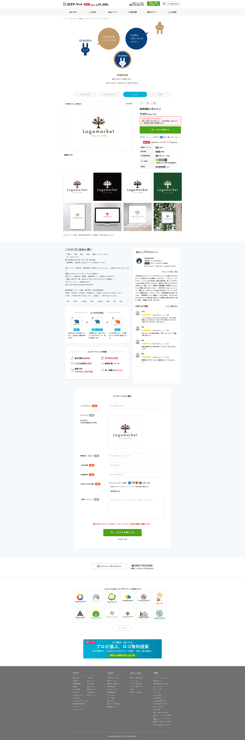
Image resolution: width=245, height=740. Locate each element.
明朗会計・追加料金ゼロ (113, 683)
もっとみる (122, 628)
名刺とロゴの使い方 (158, 706)
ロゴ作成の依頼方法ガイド (160, 701)
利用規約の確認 (122, 539)
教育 (114, 301)
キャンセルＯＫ (111, 695)
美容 (67, 301)
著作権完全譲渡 (111, 686)
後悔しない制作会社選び (136, 678)
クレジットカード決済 (118, 483)
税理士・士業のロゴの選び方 (160, 712)
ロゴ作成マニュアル (78, 695)
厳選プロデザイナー (112, 680)
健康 (108, 301)
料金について (90, 680)
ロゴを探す (90, 678)
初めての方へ (76, 678)
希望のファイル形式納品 (113, 704)
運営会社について (157, 680)
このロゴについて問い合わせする (110, 566)
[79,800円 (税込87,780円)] (80, 598)
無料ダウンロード (91, 695)
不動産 (75, 301)
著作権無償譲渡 (77, 683)
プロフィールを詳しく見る (170, 271)
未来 (148, 103)
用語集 (132, 689)
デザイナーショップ (90, 18)
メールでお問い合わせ (172, 4)
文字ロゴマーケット (78, 709)
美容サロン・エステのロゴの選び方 (161, 715)
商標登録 (75, 686)
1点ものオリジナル (112, 689)
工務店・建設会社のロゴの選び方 (161, 725)
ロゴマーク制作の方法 (136, 683)
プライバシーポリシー (159, 686)
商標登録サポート (111, 706)
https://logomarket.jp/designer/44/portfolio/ (79, 284)
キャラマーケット (77, 706)
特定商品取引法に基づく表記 (160, 683)
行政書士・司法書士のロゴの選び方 (161, 722)
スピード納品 (110, 698)
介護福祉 (100, 301)
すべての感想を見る (172, 306)
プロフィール (84, 94)
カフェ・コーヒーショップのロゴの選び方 (161, 719)
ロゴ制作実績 (90, 692)
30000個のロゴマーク (113, 678)
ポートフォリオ (110, 94)
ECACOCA (80, 18)
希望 (154, 103)
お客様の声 (75, 680)
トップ (64, 18)
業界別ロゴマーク (91, 689)
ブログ (160, 94)
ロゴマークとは (134, 680)
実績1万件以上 (111, 701)
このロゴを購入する (162, 129)
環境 (92, 301)
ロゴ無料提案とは (157, 698)
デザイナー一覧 (72, 18)
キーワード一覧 (157, 689)
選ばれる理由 (90, 683)
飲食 (121, 301)
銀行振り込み (115, 491)
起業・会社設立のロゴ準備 (160, 704)
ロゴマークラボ (135, 673)
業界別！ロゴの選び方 (136, 692)
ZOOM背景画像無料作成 (79, 704)
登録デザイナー (91, 686)
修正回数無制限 (111, 692)
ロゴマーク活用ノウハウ (136, 686)
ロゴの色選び (76, 698)
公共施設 (84, 301)
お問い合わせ (76, 692)
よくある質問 (76, 689)
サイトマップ (156, 692)
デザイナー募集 (157, 695)
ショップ (135, 94)
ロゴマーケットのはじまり (160, 678)
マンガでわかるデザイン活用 (80, 701)
